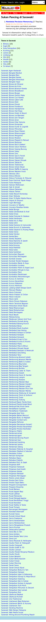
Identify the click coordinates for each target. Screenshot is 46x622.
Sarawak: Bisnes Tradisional (12, 164)
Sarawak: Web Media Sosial (12, 612)
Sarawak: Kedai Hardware (11, 218)
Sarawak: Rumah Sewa (10, 514)
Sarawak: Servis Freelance (11, 518)
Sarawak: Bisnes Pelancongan (13, 133)
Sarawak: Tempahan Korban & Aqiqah (16, 583)
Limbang (6, 55)
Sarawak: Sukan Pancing (11, 563)
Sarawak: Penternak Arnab (11, 433)
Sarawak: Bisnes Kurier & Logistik (14, 126)
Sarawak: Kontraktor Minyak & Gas (15, 270)
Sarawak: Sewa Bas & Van (11, 531)
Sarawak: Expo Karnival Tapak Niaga (16, 180)
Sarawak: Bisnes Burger (10, 93)
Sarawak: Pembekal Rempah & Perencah (17, 350)
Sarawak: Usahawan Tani (11, 605)
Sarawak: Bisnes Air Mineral (12, 84)
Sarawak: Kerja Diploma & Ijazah (14, 241)
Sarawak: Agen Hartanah (11, 70)
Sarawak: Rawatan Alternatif (12, 511)
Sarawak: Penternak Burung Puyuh (15, 438)
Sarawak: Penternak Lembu (12, 444)
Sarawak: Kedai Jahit (9, 223)
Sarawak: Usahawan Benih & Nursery (16, 603)
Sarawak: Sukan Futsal (10, 561)
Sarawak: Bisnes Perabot (11, 138)
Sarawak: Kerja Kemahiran (11, 243)
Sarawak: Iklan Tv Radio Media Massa (16, 198)
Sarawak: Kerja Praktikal (10, 247)
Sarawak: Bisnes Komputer (12, 124)
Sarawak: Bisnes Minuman (11, 129)
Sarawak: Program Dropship (12, 487)
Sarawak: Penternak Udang (12, 447)
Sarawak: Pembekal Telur (11, 355)
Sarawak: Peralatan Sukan (11, 453)
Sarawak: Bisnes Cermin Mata (13, 95)
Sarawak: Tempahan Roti (11, 592)
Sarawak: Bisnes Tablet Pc (11, 162)
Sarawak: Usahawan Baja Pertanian (15, 601)
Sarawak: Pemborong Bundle (13, 368)
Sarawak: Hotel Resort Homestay (14, 194)
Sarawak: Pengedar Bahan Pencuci (15, 415)
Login (22, 2)
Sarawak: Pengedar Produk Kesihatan (16, 429)
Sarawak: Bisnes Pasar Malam (13, 131)
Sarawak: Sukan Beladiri (11, 556)
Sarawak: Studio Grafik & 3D (12, 547)
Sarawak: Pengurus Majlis (11, 431)
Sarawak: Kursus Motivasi (11, 285)
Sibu (5, 64)
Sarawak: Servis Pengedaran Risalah (15, 525)
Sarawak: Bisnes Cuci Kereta (12, 97)
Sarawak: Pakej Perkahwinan (12, 310)
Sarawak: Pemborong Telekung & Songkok (18, 393)
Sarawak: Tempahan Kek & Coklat (14, 581)
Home (4, 2)
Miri (4, 57)
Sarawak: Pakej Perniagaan (12, 312)
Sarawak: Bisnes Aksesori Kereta (14, 88)
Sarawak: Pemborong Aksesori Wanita (16, 359)
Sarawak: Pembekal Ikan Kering (14, 330)
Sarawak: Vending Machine (12, 608)
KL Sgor (6, 13)
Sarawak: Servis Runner (10, 527)
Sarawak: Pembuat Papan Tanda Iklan (16, 402)
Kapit (5, 46)
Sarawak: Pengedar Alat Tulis (12, 413)
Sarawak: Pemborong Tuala (12, 397)
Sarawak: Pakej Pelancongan (12, 308)
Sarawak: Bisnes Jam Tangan (12, 117)
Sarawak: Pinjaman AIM (10, 464)
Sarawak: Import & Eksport (12, 200)
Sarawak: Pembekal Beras (11, 326)
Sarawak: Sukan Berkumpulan (13, 558)
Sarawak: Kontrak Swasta (11, 258)
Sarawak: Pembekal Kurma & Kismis (15, 341)
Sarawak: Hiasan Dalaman (11, 189)
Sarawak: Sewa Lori (9, 538)
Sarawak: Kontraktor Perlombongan (15, 276)
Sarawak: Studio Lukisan (11, 549)
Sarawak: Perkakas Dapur (11, 458)
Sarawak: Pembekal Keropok (12, 337)
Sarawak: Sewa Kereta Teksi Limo (14, 536)
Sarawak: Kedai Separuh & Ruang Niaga (17, 229)
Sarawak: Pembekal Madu (11, 343)
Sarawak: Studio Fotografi (11, 545)
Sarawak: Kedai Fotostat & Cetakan (15, 216)
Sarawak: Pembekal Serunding (13, 352)
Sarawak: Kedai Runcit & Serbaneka (15, 227)
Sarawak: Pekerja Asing (10, 317)
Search (11, 2)
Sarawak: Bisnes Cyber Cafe (12, 99)
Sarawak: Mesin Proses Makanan (14, 301)
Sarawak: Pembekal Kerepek (12, 334)
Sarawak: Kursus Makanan (11, 283)
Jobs (17, 2)
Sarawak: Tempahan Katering (13, 579)
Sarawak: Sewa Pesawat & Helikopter (16, 540)
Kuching (6, 50)
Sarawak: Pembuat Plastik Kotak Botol (16, 404)
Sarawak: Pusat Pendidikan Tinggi (14, 500)
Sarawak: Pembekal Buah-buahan (14, 328)
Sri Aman (6, 66)
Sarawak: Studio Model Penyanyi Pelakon (17, 552)
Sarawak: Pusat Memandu (11, 496)
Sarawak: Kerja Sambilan (11, 252)
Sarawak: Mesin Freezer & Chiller (14, 294)
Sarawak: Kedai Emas (9, 214)
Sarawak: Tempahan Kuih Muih (13, 585)
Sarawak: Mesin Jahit (9, 299)
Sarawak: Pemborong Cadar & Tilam (15, 370)
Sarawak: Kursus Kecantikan (12, 281)
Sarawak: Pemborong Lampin (13, 377)
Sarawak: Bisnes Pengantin (12, 135)
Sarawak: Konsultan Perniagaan (14, 256)
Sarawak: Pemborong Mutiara (13, 379)
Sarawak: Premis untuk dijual (13, 478)
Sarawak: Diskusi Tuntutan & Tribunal (16, 178)
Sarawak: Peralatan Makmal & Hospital (17, 449)
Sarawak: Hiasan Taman (10, 191)
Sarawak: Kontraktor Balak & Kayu (15, 263)
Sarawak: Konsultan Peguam (12, 254)
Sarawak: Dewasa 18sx (10, 173)
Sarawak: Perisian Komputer (12, 455)
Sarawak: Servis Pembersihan (13, 523)
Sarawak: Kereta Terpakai (11, 238)
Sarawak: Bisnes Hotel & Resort (14, 113)
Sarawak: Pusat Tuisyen (10, 507)
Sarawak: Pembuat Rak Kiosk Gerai (15, 406)
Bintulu (6, 44)
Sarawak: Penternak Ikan (11, 440)
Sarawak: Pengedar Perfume (12, 422)
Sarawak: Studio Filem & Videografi (15, 543)
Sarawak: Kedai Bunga (10, 209)
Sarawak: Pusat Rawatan (11, 502)
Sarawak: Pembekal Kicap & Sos (14, 339)
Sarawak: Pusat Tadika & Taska (13, 505)
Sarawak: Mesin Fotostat (11, 292)
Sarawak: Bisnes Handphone (12, 108)
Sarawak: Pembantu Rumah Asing (14, 321)
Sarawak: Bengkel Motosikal (12, 79)
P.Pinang (34, 13)
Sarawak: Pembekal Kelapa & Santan (16, 332)
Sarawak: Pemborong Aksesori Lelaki (16, 357)
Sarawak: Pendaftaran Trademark (14, 411)
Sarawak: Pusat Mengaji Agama (13, 498)
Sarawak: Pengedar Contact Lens (14, 420)
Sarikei (6, 61)
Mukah (6, 59)
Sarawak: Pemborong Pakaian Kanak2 (16, 384)
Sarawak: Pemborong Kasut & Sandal (16, 375)
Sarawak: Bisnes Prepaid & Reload (15, 140)
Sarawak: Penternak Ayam (11, 435)
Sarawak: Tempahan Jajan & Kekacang (16, 574)
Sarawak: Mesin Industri (11, 296)
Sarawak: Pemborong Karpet (12, 373)
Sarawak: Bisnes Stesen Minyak (13, 160)
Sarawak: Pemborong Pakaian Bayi (15, 382)
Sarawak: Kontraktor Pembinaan (14, 274)
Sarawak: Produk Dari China (12, 480)
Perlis (15, 13)
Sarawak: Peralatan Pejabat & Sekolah (16, 451)
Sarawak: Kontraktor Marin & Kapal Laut (17, 267)
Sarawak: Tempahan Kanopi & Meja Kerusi (18, 576)
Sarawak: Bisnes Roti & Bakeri (13, 144)
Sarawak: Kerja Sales (9, 250)
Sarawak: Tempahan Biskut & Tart (14, 570)
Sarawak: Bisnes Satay (10, 151)
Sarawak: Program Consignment (14, 485)
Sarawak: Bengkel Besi (10, 75)
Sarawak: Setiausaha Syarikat (13, 529)
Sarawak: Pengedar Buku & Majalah (15, 417)
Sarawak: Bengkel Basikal (11, 73)
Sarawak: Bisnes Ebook (10, 104)
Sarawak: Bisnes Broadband (12, 91)
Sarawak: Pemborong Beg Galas (14, 364)
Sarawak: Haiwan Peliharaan (12, 185)
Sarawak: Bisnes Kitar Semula (13, 122)
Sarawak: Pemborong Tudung (13, 399)
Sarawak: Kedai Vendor (10, 234)
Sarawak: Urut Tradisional (11, 599)
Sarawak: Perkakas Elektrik (12, 460)
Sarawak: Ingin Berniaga (11, 202)
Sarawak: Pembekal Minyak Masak (15, 348)
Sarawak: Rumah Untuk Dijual (13, 516)
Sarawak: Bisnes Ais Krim (11, 86)
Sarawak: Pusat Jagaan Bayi (12, 491)
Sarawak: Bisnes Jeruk (10, 120)
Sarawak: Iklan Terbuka (10, 196)
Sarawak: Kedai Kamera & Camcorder (16, 225)
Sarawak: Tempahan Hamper (12, 572)
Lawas (5, 53)
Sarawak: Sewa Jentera (10, 534)
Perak (44, 13)
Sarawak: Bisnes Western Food (13, 171)
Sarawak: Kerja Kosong (10, 245)
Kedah (24, 13)
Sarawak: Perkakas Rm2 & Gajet (14, 462)
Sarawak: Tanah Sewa (10, 565)
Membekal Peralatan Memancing (19, 21)
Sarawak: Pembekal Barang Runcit (15, 323)
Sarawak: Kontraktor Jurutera (12, 265)
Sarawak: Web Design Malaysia (13, 610)
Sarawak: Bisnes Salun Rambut (13, 146)
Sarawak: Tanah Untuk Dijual (12, 567)
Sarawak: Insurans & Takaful (12, 205)
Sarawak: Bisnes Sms (9, 153)
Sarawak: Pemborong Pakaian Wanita (16, 391)
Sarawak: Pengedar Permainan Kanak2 (16, 424)
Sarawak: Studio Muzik (10, 554)
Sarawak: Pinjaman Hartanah (12, 467)
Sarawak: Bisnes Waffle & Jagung (14, 169)
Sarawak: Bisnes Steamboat (12, 158)
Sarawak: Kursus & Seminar (12, 279)
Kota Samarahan (9, 48)
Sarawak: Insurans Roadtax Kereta (15, 207)
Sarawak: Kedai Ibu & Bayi (11, 220)
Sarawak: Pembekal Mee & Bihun (14, 346)
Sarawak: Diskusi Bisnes (10, 176)
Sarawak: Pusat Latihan (10, 493)
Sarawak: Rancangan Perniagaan (14, 509)
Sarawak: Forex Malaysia (11, 182)
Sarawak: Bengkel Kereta (11, 77)
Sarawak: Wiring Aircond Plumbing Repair (18, 614)
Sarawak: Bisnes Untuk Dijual (13, 167)
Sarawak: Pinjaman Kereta (11, 471)
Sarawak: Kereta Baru (9, 236)
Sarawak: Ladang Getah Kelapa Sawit (16, 288)
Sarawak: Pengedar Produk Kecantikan (16, 426)
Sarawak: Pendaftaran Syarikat (13, 408)
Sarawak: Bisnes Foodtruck (12, 106)
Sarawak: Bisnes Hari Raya (11, 111)
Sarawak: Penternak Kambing (13, 442)
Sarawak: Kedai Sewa (9, 232)
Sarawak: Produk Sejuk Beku (12, 482)
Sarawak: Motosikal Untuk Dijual (14, 305)
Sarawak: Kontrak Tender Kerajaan (15, 261)
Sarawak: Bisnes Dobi (9, 102)
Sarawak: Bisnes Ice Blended (12, 115)
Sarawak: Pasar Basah (10, 314)
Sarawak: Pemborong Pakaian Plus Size (17, 388)
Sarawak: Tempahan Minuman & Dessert (17, 587)
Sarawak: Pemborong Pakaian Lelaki (15, 386)
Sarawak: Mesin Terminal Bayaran (14, 303)
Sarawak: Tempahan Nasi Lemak (14, 590)
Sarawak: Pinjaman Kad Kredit (13, 469)
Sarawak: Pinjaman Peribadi (12, 473)
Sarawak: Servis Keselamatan (13, 520)
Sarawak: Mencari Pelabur (11, 290)
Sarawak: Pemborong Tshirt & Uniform (16, 395)
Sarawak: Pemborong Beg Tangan (14, 366)
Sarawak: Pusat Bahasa (10, 489)
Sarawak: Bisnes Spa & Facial (13, 155)
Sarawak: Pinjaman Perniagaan (13, 476)
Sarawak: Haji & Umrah (10, 187)
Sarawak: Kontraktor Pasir (11, 272)
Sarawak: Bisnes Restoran (11, 142)
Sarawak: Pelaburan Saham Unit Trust (16, 319)
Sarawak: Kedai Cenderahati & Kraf (15, 211)
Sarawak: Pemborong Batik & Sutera (15, 361)
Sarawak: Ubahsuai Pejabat (12, 594)
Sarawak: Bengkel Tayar (10, 82)
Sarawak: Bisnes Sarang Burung (14, 149)
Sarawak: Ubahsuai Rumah (12, 596)
